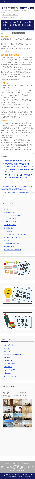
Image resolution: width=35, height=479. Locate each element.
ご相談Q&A (7, 373)
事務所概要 (7, 357)
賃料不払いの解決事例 (19, 33)
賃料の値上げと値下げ (12, 222)
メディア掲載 (8, 367)
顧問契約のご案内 (9, 363)
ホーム (6, 209)
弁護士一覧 (7, 351)
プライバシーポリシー (10, 376)
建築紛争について (9, 246)
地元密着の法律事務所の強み (12, 354)
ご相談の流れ (8, 360)
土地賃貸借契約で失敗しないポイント (17, 234)
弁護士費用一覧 (8, 345)
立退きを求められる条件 (13, 215)
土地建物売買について (10, 228)
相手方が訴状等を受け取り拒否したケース (17, 160)
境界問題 (6, 240)
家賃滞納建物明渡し (10, 225)
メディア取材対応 (9, 370)
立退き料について (11, 218)
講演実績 (6, 348)
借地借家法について (10, 212)
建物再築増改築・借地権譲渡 (12, 250)
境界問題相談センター (12, 243)
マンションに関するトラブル (12, 237)
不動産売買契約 (10, 231)
